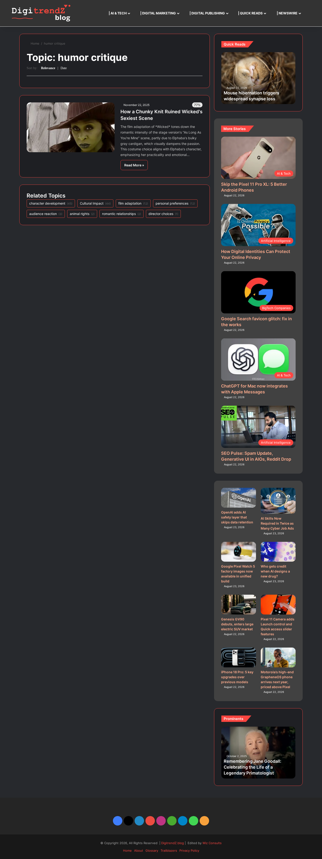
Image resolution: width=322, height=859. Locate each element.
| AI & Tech (117, 13)
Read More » (134, 165)
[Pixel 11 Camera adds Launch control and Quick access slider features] (278, 605)
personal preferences (175, 203)
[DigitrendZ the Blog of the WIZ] (41, 13)
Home (35, 43)
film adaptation (133, 203)
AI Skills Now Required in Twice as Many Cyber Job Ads (277, 523)
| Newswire (286, 13)
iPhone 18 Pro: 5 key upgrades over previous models (237, 677)
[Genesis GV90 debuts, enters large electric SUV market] (238, 605)
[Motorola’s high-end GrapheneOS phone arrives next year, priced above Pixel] (278, 657)
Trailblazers (169, 850)
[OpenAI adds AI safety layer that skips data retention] (238, 498)
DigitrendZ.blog (172, 843)
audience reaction (45, 214)
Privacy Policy (189, 850)
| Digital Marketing (158, 13)
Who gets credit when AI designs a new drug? (275, 571)
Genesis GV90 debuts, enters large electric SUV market (237, 624)
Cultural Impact (95, 203)
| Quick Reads (250, 13)
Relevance (48, 68)
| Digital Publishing (207, 13)
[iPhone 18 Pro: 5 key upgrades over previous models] (238, 657)
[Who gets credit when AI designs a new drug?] (278, 552)
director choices (163, 214)
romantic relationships (121, 214)
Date (64, 68)
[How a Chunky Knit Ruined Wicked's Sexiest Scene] (71, 127)
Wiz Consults (212, 843)
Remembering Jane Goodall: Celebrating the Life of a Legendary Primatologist (252, 767)
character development (50, 203)
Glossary (151, 850)
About (138, 850)
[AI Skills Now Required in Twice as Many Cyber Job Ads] (278, 501)
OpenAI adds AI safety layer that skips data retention (237, 517)
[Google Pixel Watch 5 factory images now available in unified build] (238, 552)
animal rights (82, 214)
